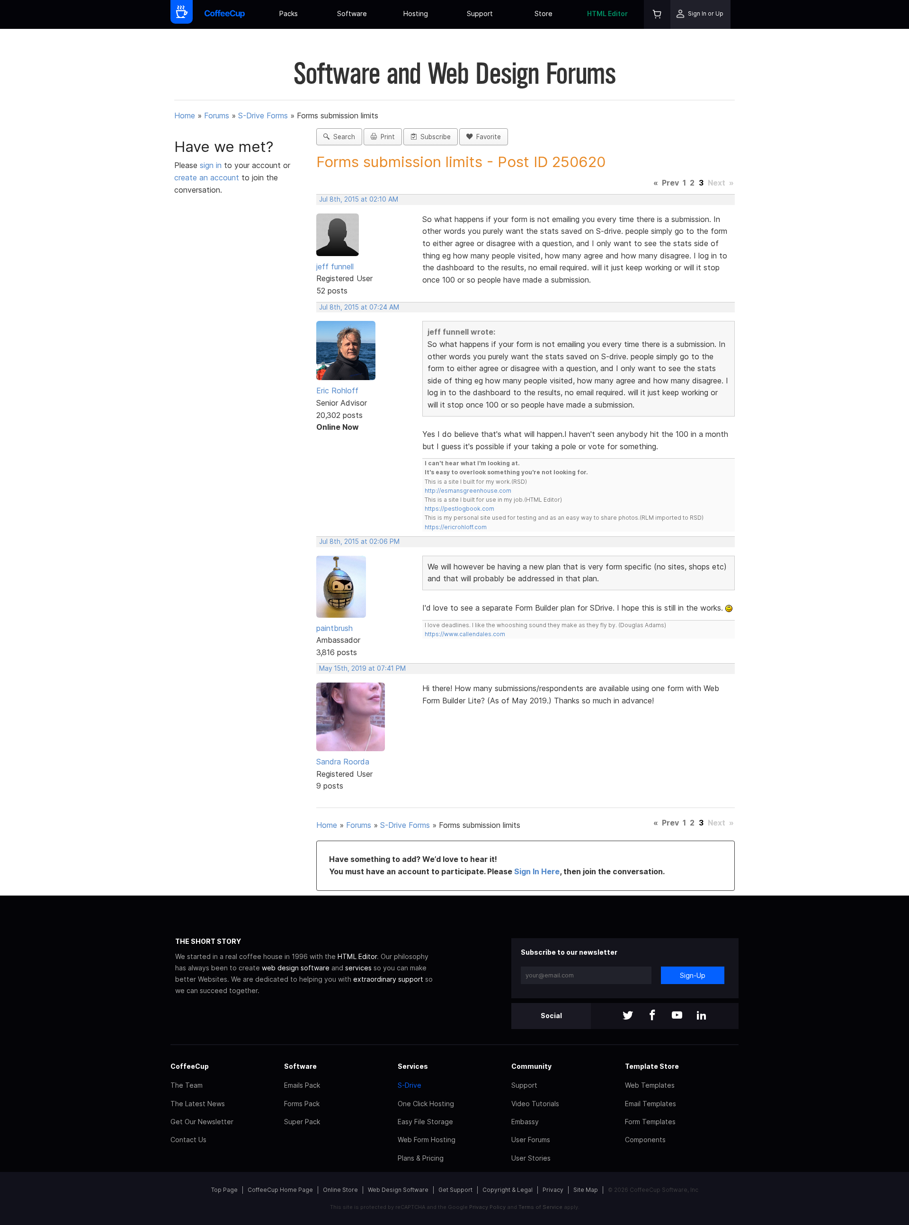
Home (184, 115)
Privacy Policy (487, 1207)
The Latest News (197, 1104)
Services (413, 1066)
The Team (186, 1085)
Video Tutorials (535, 1104)
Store (544, 13)
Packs (288, 13)
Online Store (340, 1189)
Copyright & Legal (507, 1189)
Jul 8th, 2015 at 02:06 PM (359, 541)
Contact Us (188, 1140)
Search (342, 137)
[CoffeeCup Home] (224, 14)
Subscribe (434, 137)
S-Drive (409, 1085)
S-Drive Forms (263, 115)
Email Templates (650, 1104)
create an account (206, 177)
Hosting (415, 13)
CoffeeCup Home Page (280, 1189)
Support (480, 13)
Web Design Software (398, 1189)
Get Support (455, 1189)
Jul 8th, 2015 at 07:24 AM (359, 307)
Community (531, 1066)
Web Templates (650, 1085)
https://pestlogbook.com (459, 508)
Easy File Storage (425, 1122)
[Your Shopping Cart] (657, 14)
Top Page (224, 1189)
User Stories (531, 1158)
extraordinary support (388, 979)
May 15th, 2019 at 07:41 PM (362, 668)
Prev (670, 182)
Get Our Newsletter (201, 1122)
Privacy (553, 1189)
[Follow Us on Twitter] (627, 1016)
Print (386, 137)
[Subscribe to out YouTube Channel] (677, 1016)
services (358, 968)
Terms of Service (540, 1207)
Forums (216, 115)
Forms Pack (302, 1104)
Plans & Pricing (421, 1158)
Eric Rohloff (337, 390)
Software (352, 13)
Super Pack (302, 1122)
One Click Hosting (426, 1104)
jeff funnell (335, 266)
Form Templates (650, 1122)
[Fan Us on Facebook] (652, 1016)
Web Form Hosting (426, 1140)
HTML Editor (607, 13)
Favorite (486, 137)
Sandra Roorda (342, 761)
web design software (296, 968)
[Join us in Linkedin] (701, 1016)
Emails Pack (302, 1085)
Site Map (585, 1189)
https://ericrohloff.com (456, 527)
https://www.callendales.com (465, 634)
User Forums (530, 1140)
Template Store (652, 1066)
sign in (212, 165)
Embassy (525, 1122)
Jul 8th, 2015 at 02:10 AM (358, 199)
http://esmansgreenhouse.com (468, 490)
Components (645, 1140)
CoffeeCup (189, 1066)
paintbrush (334, 628)
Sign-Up (692, 975)
